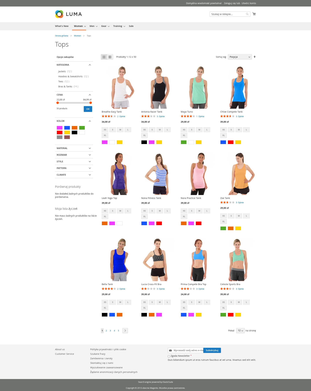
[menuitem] (61, 26)
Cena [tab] (60, 94)
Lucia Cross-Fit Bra (151, 284)
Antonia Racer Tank (151, 111)
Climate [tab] (61, 174)
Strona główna (61, 35)
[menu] (155, 26)
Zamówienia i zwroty (101, 358)
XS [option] (105, 129)
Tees (64, 81)
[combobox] (230, 14)
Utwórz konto (249, 3)
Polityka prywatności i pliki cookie (108, 349)
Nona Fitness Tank (151, 198)
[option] (105, 142)
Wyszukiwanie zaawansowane (106, 367)
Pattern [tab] (61, 168)
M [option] (120, 129)
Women (77, 35)
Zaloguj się (230, 3)
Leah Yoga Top (109, 198)
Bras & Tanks (69, 86)
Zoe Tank (225, 198)
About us (60, 349)
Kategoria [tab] (63, 64)
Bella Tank (107, 284)
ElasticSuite (168, 382)
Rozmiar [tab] (62, 154)
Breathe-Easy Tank (112, 111)
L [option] (127, 129)
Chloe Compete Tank (231, 111)
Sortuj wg (221, 56)
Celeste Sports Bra (230, 284)
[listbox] (119, 133)
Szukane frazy (97, 353)
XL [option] (105, 135)
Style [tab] (60, 161)
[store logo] (69, 14)
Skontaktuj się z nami (101, 362)
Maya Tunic (187, 111)
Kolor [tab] (60, 120)
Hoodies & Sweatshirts (74, 76)
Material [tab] (62, 148)
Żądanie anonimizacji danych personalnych (114, 372)
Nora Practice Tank (191, 198)
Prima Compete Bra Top (193, 284)
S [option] (112, 129)
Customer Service (64, 353)
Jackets (66, 71)
